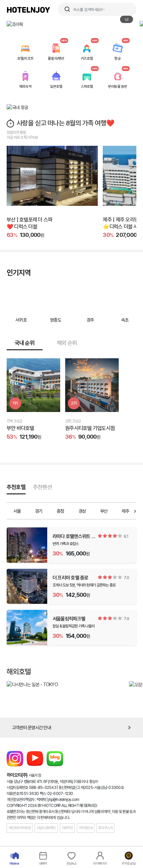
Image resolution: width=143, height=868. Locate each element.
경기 (39, 511)
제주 (125, 511)
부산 (104, 511)
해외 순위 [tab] (67, 343)
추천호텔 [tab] (16, 487)
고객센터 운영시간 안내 (31, 727)
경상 (82, 511)
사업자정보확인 (46, 828)
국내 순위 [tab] (25, 343)
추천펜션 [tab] (42, 487)
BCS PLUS (105, 828)
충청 (60, 511)
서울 (17, 511)
